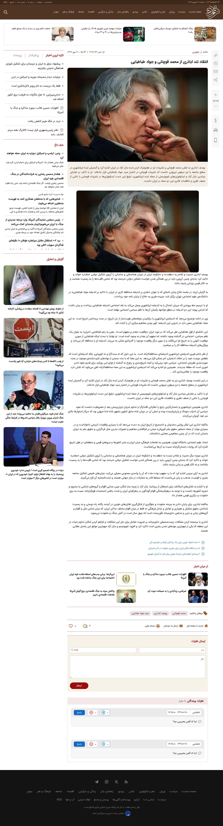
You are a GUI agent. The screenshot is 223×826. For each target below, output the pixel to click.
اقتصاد (91, 12)
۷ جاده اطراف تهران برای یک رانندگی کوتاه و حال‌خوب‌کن (175, 542)
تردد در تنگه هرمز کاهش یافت (44, 121)
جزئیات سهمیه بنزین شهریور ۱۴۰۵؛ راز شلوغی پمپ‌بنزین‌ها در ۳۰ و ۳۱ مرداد (101, 30)
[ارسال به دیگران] (216, 72)
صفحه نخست (195, 12)
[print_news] (216, 63)
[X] (116, 782)
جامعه (81, 12)
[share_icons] (215, 80)
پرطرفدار (33, 55)
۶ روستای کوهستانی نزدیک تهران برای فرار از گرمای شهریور (173, 554)
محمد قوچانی (179, 613)
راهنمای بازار (123, 12)
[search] (6, 12)
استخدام (48, 2)
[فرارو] (212, 12)
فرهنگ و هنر (69, 12)
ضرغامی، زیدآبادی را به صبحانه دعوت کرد (166, 591)
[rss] (126, 782)
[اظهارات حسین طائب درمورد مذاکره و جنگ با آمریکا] (198, 579)
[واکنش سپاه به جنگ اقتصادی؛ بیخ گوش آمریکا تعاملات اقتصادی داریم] (126, 596)
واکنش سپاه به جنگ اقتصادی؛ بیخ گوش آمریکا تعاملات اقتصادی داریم (92, 593)
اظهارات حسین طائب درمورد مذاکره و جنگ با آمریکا (164, 576)
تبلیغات (39, 2)
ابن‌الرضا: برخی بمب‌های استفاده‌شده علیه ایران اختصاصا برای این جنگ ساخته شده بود (91, 576)
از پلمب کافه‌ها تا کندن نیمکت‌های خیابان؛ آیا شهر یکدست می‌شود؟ (36, 363)
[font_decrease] (215, 106)
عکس (145, 12)
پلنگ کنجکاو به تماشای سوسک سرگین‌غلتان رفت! (173, 30)
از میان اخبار (201, 567)
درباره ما (31, 2)
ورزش (172, 12)
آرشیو (12, 2)
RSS (5, 2)
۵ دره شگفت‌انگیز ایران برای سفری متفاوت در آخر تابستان (174, 548)
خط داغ (59, 145)
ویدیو (136, 12)
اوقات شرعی (84, 800)
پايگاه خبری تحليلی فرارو (105, 807)
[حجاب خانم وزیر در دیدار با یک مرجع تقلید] (62, 34)
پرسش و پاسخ (101, 800)
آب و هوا (69, 800)
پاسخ (79, 712)
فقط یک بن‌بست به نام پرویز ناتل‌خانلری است (35, 86)
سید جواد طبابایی (140, 613)
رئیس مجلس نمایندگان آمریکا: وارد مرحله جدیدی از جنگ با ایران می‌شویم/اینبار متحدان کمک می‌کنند (35, 222)
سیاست (181, 12)
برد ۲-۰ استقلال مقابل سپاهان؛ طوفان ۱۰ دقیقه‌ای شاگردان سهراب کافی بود (36, 243)
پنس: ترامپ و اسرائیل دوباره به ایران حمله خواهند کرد (35, 155)
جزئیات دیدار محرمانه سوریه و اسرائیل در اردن (35, 77)
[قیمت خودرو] (216, 131)
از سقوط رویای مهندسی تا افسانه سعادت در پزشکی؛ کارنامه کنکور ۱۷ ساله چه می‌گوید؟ (36, 311)
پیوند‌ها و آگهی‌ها (121, 800)
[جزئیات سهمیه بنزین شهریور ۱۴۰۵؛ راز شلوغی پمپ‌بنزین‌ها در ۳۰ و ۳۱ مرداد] (134, 34)
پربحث (17, 55)
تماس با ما (21, 2)
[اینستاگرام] (107, 782)
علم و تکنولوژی (158, 12)
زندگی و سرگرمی (106, 12)
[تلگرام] (97, 782)
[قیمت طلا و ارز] (216, 121)
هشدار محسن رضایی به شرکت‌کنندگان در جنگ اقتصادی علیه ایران (37, 176)
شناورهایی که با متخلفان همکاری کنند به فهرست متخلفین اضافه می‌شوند (36, 201)
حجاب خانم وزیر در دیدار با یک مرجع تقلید (30, 28)
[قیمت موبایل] (215, 141)
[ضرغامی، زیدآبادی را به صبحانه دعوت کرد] (198, 596)
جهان (56, 12)
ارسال (79, 686)
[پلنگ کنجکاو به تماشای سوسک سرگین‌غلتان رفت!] (205, 34)
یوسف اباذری (160, 613)
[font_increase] (215, 94)
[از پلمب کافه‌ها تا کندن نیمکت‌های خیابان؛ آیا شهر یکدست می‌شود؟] (34, 338)
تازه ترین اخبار (55, 55)
